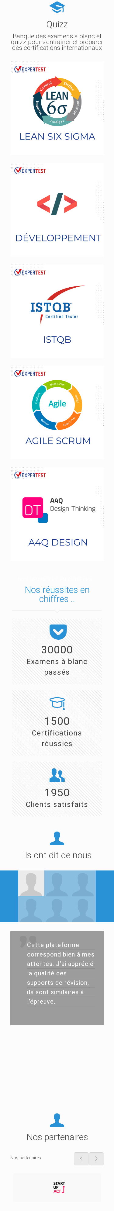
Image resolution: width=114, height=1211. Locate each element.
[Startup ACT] (57, 1187)
